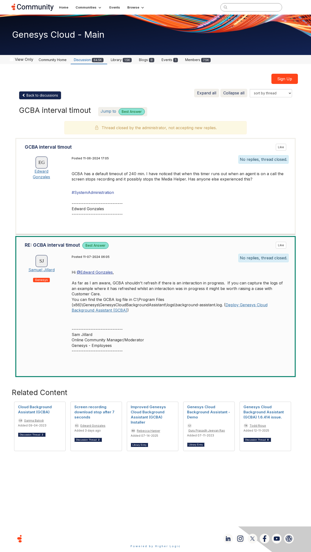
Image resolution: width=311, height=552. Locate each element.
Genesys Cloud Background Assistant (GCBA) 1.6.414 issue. (263, 412)
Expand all (206, 92)
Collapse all (233, 92)
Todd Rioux (258, 425)
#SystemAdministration (93, 192)
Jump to (121, 111)
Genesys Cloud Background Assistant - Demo (208, 412)
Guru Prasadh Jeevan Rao (206, 430)
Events (169, 60)
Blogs (146, 60)
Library (120, 60)
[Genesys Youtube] (277, 538)
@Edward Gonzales (95, 272)
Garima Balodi (34, 420)
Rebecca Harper (148, 431)
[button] (89, 7)
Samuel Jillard (41, 269)
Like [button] (281, 147)
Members (197, 60)
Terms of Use (138, 538)
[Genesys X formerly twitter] (252, 538)
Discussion (88, 60)
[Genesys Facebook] (264, 538)
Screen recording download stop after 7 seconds (94, 412)
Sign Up (284, 78)
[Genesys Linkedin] (228, 538)
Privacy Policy (171, 538)
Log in (293, 7)
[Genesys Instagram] (240, 538)
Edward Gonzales (92, 425)
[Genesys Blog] (289, 538)
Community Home (53, 60)
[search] (225, 7)
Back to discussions (42, 95)
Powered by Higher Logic (155, 546)
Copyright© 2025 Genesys (53, 538)
